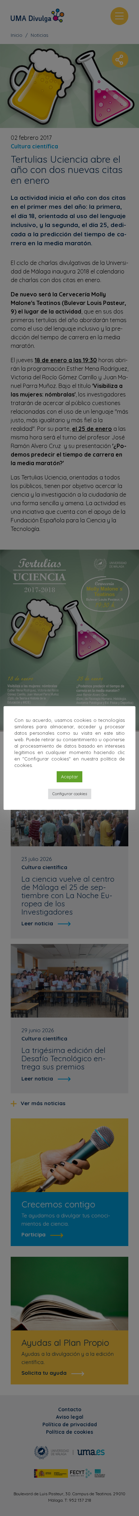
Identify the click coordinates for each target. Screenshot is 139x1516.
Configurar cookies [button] (69, 793)
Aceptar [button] (69, 776)
